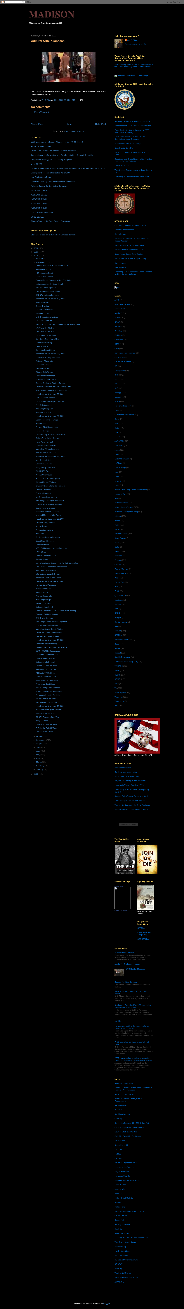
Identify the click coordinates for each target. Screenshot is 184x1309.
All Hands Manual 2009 (41, 146)
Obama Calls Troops (44, 372)
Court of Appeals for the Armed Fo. (129, 1127)
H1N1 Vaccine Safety (45, 273)
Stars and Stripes (121, 1233)
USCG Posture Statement (42, 212)
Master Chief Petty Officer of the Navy (130, 490)
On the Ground (120, 1216)
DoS (116, 388)
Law (116, 472)
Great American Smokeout (47, 680)
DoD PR (117, 384)
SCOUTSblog (143, 939)
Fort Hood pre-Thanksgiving (48, 478)
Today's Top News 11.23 (46, 489)
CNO (116, 348)
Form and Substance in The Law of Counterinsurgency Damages (129, 138)
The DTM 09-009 (121, 166)
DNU (116, 375)
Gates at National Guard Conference (51, 647)
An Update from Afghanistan (48, 537)
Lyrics (116, 485)
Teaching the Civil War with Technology (130, 1238)
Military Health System (123, 507)
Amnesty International (123, 1083)
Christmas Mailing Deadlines (48, 357)
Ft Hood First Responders (47, 427)
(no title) (117, 1021)
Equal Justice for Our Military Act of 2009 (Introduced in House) (131, 131)
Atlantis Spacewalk (44, 596)
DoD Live (118, 1149)
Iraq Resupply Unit (43, 460)
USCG (117, 675)
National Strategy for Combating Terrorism (49, 186)
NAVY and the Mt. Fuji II (46, 328)
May (38, 755)
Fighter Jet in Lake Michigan (48, 291)
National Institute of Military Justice (129, 1211)
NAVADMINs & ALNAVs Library (127, 143)
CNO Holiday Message (45, 376)
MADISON (51, 14)
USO (116, 684)
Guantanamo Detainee (124, 415)
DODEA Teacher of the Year (47, 717)
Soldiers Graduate (43, 493)
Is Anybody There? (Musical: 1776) (129, 785)
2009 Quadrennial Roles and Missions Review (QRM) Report (57, 142)
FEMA (117, 401)
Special (117, 653)
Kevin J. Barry (120, 1185)
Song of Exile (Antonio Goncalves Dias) (131, 796)
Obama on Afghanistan (45, 658)
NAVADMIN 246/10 (39, 208)
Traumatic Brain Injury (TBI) (126, 661)
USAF (116, 670)
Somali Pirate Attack (44, 732)
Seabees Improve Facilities (47, 636)
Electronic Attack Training (46, 497)
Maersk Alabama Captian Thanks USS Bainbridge (57, 563)
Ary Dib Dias (118, 886)
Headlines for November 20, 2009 (50, 581)
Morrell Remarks (43, 368)
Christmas (118, 340)
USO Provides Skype (44, 343)
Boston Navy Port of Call (46, 379)
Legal (116, 476)
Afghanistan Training (44, 530)
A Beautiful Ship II (43, 269)
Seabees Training (43, 412)
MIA (116, 498)
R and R (117, 604)
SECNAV (118, 635)
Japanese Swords (122, 1176)
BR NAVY (118, 1110)
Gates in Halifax (42, 545)
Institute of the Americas (124, 1167)
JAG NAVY (119, 445)
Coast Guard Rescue (45, 541)
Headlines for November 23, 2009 (50, 519)
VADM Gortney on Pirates (47, 699)
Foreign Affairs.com (122, 406)
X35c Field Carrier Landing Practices (51, 548)
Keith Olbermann (121, 459)
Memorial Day (120, 494)
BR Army (118, 326)
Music (116, 525)
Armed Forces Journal (123, 1094)
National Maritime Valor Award (48, 515)
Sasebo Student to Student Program (51, 383)
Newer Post (37, 124)
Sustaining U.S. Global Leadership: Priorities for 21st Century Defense (133, 160)
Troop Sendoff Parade (45, 310)
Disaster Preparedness (124, 230)
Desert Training (42, 306)
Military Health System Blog (126, 512)
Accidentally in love (122, 767)
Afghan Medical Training (46, 482)
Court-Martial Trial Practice (125, 1132)
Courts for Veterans (122, 362)
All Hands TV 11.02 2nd (46, 669)
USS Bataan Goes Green (46, 335)
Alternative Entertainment (46, 702)
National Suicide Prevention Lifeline (129, 249)
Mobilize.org (119, 1207)
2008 (36, 774)
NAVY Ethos (41, 552)
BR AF (117, 322)
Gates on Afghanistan (45, 361)
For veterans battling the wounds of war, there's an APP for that (131, 1027)
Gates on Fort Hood (44, 607)
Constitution (119, 357)
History (117, 428)
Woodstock (119, 701)
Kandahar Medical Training (47, 511)
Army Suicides (42, 721)
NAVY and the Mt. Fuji (45, 332)
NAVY (116, 542)
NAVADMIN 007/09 (39, 195)
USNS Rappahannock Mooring (49, 504)
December (41, 259)
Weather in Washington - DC (126, 1277)
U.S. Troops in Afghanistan (47, 317)
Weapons (118, 697)
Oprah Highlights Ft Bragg (47, 420)
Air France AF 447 (122, 304)
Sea (116, 626)
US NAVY (118, 1264)
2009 (36, 255)
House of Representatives (125, 1163)
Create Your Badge (120, 910)
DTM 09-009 (36, 164)
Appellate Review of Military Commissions (132, 121)
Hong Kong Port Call (44, 442)
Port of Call (119, 582)
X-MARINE (119, 1282)
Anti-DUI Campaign (44, 405)
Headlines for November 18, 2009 (50, 706)
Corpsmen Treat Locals (46, 445)
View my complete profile (135, 44)
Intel (116, 432)
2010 (36, 252)
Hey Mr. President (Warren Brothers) (130, 781)
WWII (116, 706)
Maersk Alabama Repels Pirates (49, 629)
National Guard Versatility (46, 644)
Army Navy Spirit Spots (45, 684)
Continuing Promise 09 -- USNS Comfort (131, 1123)
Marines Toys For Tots (45, 713)
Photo (116, 578)
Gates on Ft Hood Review (47, 614)
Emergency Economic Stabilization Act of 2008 (50, 173)
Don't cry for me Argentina (125, 772)
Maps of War (119, 1189)
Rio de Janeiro (120, 622)
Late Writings (120, 467)
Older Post (100, 124)
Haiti (116, 423)
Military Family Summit (45, 522)
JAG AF (117, 437)
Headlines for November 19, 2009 (50, 640)
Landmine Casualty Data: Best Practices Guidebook (53, 181)
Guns (116, 419)
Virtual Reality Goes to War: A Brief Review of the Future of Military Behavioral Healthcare (133, 65)
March (39, 762)
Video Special (120, 692)
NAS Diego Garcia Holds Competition (51, 622)
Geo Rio (117, 1158)
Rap (116, 609)
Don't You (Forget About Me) (126, 776)
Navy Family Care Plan (45, 467)
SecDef (117, 631)
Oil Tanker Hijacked (44, 321)
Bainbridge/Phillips (43, 599)
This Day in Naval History (125, 1242)
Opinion (117, 565)
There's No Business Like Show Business (132, 805)
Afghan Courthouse (44, 475)
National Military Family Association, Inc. (131, 245)
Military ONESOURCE (123, 1198)
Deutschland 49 (121, 1145)
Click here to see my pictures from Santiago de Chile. (53, 235)
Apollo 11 (118, 313)
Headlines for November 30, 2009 (50, 299)
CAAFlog (141, 928)
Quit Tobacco (120, 263)
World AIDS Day (42, 313)
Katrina (117, 454)
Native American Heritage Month (49, 284)
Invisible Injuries (42, 302)
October (40, 736)
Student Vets (41, 423)
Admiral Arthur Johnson (46, 453)
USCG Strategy (37, 217)
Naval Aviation (120, 538)
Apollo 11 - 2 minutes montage (127, 964)
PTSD (116, 591)
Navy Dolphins (42, 592)
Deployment (119, 371)
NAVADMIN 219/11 (39, 199)
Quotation (118, 600)
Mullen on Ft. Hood (44, 603)
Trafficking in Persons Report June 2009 (131, 177)
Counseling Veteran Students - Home (130, 225)
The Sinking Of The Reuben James (129, 801)
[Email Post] (81, 100)
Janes (117, 450)
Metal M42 (119, 1194)
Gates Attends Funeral (45, 662)
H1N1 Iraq (40, 533)
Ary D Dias (132, 40)
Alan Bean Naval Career (46, 570)
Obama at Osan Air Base (46, 666)
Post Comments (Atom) (74, 131)
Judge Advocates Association (126, 1180)
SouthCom (119, 1229)
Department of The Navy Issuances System (133, 126)
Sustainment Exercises (45, 508)
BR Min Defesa (120, 1105)
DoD (116, 379)
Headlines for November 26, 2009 (50, 394)
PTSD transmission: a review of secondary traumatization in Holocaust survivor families (133, 1059)
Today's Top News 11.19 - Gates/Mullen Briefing (56, 611)
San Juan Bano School (45, 350)
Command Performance (124, 353)
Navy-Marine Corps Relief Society (128, 254)
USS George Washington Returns (50, 401)
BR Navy (118, 331)
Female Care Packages (46, 585)
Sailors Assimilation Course (47, 438)
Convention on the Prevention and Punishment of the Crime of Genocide (62, 155)
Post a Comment (41, 112)
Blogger (106, 1303)
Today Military (120, 1246)
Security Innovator (122, 1224)
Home (69, 124)
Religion (117, 617)
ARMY (117, 318)
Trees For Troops (43, 365)
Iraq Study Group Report (41, 177)
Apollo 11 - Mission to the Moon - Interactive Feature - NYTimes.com (133, 1089)
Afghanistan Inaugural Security (49, 710)
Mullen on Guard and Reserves (49, 633)
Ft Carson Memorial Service (48, 655)
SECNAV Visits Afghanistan (47, 295)
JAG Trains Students (44, 618)
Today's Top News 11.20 (46, 556)
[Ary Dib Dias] (122, 908)
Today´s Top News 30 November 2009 (52, 265)
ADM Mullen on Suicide (124, 952)
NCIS (116, 547)
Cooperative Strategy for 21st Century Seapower (51, 159)
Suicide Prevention (122, 657)
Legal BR (118, 481)
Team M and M (42, 346)
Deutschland (119, 1141)
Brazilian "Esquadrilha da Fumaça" (50, 486)
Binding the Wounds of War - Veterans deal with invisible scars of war (132, 1006)
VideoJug (118, 1268)
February (40, 766)
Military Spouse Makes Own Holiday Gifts (53, 387)
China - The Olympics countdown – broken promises (53, 151)
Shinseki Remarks (43, 588)
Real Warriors (120, 267)
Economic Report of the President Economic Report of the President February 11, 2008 (68, 168)
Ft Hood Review (42, 431)
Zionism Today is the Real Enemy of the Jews (50, 221)
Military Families (121, 503)
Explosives (119, 397)
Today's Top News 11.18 (46, 677)
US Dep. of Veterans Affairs (126, 1260)
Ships (116, 644)
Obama (117, 560)
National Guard (120, 534)
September (41, 740)
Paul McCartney (121, 569)
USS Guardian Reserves (46, 398)
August (39, 744)
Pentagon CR (120, 573)
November (41, 262)
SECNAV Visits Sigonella (46, 288)
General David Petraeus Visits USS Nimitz (53, 280)
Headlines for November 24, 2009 (50, 456)
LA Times (118, 463)
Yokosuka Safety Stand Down (48, 578)
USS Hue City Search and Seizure (50, 434)
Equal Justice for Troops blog (144, 933)
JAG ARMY (119, 441)
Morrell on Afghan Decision (47, 449)
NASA (116, 529)
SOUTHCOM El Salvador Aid (48, 651)
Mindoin (117, 1202)
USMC (117, 679)
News (116, 551)
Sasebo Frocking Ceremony (126, 982)
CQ (115, 366)
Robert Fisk (119, 1220)
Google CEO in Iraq (44, 464)
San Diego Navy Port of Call (47, 339)
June (38, 751)
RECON (117, 613)
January (40, 769)
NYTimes (118, 556)
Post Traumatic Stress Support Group (130, 258)
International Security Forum (48, 574)
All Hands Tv (119, 309)
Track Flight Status (122, 1251)
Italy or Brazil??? (121, 1172)
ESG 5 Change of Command (48, 688)
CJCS (116, 344)
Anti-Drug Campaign (44, 409)
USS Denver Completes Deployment (51, 567)
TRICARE (118, 666)
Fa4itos (117, 1154)
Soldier (117, 648)
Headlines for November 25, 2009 (50, 416)
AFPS (116, 300)
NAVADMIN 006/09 (39, 190)
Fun (116, 410)
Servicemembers (121, 639)
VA (115, 688)
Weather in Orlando (122, 1273)
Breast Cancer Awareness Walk (49, 691)
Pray (116, 587)
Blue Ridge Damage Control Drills (50, 500)
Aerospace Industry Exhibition (48, 695)
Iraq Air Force (41, 526)
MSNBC (117, 520)
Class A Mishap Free (44, 277)
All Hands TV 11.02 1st (45, 673)
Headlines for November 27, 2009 (50, 354)
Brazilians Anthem (122, 1114)
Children (118, 335)
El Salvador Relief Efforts (46, 728)
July (38, 747)
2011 (36, 248)
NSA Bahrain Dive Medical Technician (51, 390)
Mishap (117, 516)
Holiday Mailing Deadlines (47, 625)
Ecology (117, 393)
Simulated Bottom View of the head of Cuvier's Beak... (59, 324)
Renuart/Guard (42, 559)
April (38, 758)
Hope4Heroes (120, 234)
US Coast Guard (121, 1255)
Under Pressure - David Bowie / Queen (131, 809)
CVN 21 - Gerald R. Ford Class (127, 1136)
